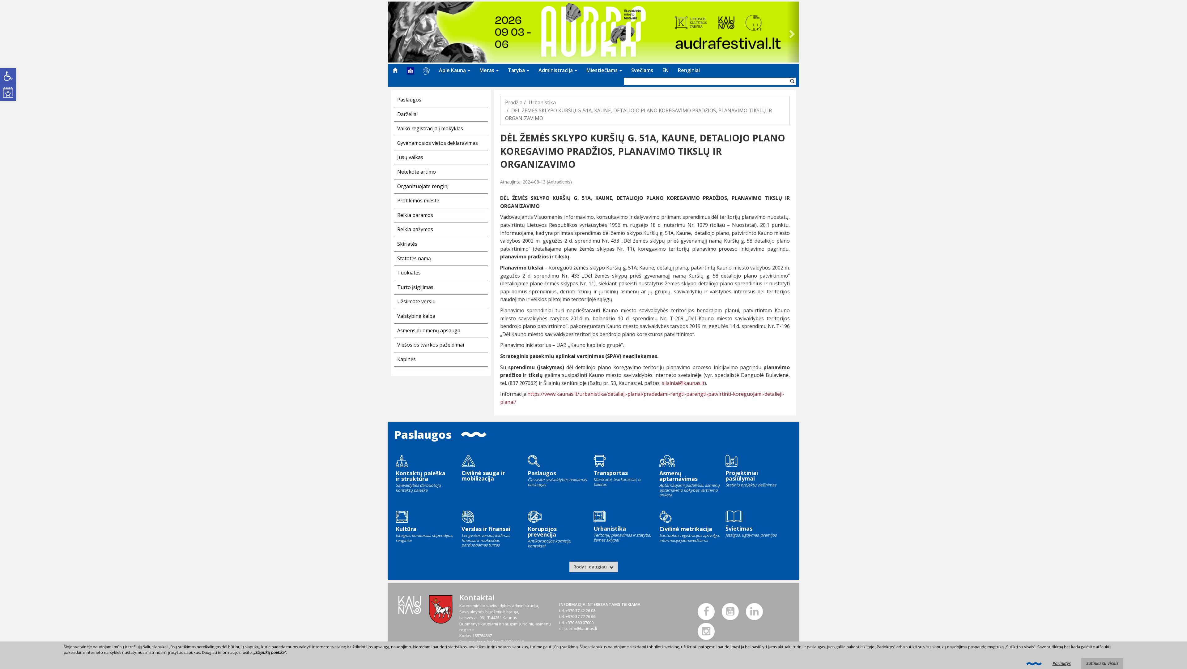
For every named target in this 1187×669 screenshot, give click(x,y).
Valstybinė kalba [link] (416, 316)
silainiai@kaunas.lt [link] (683, 383)
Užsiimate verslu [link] (416, 301)
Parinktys (1062, 663)
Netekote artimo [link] (416, 171)
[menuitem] (395, 70)
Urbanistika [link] (542, 102)
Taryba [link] (517, 70)
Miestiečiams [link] (602, 70)
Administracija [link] (556, 70)
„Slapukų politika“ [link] (269, 652)
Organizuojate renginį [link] (423, 186)
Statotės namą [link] (414, 258)
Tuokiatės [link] (409, 272)
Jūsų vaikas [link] (410, 157)
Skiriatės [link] (407, 243)
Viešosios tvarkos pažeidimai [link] (430, 344)
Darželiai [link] (407, 114)
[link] (8, 76)
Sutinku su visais (1102, 663)
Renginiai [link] (689, 70)
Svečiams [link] (642, 70)
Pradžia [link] (513, 102)
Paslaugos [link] (409, 99)
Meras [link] (487, 70)
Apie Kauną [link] (453, 70)
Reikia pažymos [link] (415, 229)
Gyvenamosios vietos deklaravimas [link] (437, 143)
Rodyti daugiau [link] (590, 567)
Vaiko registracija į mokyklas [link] (430, 128)
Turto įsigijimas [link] (415, 287)
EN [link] (665, 70)
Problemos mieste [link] (418, 200)
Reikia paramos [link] (415, 215)
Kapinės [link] (406, 359)
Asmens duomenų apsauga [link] (428, 330)
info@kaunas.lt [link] (583, 628)
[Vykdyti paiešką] (792, 81)
